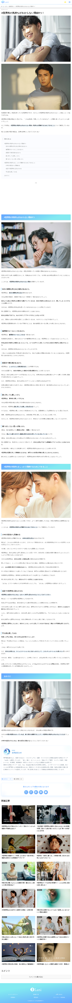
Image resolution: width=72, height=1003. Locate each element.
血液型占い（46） (7, 779)
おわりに (6, 175)
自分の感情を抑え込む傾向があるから (16, 146)
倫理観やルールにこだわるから (14, 149)
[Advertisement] (36, 196)
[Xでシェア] (26, 792)
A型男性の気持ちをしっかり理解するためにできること (19, 162)
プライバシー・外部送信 (59, 997)
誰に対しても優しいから (13, 156)
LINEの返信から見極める (13, 165)
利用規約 (13, 997)
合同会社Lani (17, 752)
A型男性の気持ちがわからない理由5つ (15, 143)
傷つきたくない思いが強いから (14, 159)
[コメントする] (46, 792)
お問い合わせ (59, 994)
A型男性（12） (19, 779)
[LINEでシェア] (41, 792)
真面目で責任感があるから (13, 152)
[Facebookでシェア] (31, 792)
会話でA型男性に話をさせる (14, 168)
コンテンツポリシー (13, 994)
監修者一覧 (36, 994)
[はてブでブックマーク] (36, 792)
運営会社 (36, 997)
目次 (5, 139)
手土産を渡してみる (11, 172)
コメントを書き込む (36, 977)
